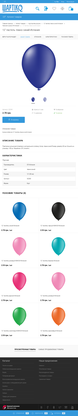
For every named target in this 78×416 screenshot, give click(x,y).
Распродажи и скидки (45, 376)
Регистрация (70, 1)
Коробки (5, 386)
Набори (4, 393)
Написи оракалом (7, 389)
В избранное (59, 109)
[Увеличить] (39, 67)
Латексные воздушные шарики (11, 369)
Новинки (41, 365)
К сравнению (38, 113)
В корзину (15, 120)
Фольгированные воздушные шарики (13, 379)
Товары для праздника (9, 396)
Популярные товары (45, 369)
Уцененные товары (44, 379)
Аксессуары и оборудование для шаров (14, 382)
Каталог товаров (14, 17)
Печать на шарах (7, 365)
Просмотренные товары (25, 349)
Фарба (4, 372)
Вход (62, 1)
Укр (55, 1)
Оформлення (6, 400)
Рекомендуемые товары (46, 372)
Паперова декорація (8, 376)
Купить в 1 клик (38, 109)
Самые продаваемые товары (51, 349)
